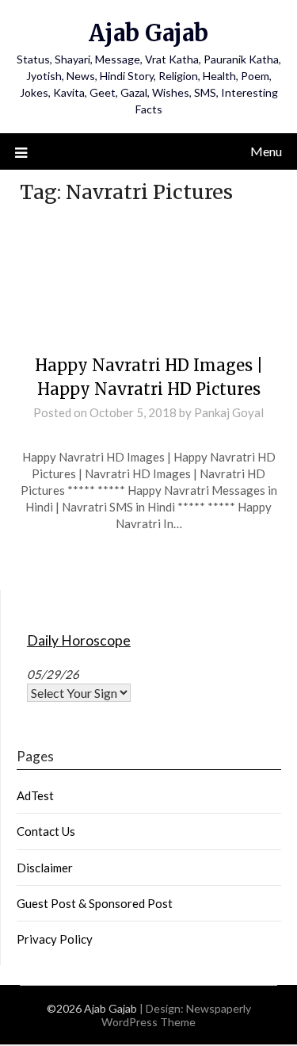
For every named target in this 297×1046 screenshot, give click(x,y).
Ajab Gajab (148, 33)
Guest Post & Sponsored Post (95, 903)
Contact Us (46, 831)
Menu (266, 151)
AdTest (35, 795)
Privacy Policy (55, 939)
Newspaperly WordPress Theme (176, 1015)
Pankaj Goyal (229, 412)
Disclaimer (45, 867)
